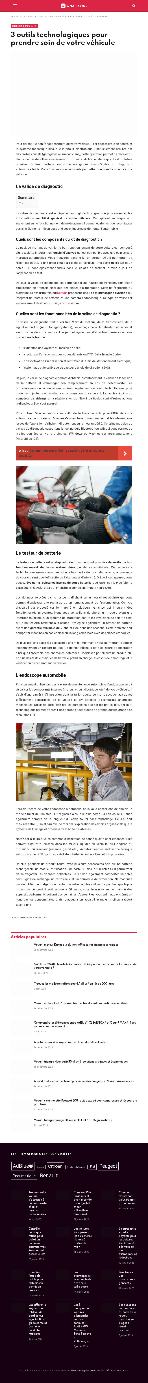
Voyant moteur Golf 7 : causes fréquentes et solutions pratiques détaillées (81, 1003)
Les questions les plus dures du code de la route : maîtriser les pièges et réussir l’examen (127, 1318)
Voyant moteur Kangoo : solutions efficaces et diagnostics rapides (76, 944)
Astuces (40, 1167)
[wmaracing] (74, 5)
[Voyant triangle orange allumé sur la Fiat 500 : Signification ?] (21, 1125)
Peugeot (108, 1166)
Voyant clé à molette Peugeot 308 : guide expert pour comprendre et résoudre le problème (85, 1102)
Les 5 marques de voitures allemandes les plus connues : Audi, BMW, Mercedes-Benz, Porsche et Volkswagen (82, 1323)
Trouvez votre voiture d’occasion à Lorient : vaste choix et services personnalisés (38, 1203)
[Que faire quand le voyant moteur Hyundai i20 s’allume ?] (21, 1047)
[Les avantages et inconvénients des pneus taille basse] (63, 1275)
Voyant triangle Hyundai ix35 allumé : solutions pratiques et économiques (81, 1061)
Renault (49, 1175)
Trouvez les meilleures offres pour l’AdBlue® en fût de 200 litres (74, 983)
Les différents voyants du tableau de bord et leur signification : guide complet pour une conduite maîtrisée (38, 1319)
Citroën (55, 1166)
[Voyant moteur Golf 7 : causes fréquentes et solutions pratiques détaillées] (21, 1008)
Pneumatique (24, 1176)
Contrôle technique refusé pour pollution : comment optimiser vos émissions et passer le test (37, 1241)
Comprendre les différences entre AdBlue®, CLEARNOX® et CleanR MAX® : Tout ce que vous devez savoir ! (85, 1024)
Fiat (92, 1166)
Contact (124, 1370)
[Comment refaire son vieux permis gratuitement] (108, 1195)
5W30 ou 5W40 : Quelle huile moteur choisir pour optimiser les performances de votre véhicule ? (85, 966)
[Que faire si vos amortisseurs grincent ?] (108, 1275)
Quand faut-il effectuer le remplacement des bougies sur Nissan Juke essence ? (84, 1081)
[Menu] (15, 6)
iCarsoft (61, 293)
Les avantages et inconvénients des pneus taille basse (82, 1279)
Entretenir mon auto (24, 26)
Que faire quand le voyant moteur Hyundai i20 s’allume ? (70, 1042)
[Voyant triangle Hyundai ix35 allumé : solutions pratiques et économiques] (21, 1066)
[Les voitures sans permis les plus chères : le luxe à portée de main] (63, 1232)
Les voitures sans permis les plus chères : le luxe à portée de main (83, 1237)
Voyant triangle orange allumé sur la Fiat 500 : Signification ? (73, 1120)
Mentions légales (80, 1370)
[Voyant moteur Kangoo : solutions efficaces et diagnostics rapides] (21, 949)
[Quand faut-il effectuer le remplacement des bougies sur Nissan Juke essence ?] (21, 1086)
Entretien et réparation (76, 1167)
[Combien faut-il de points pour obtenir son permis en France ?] (18, 1275)
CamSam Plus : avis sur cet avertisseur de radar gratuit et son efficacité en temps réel (83, 1203)
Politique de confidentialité (105, 1370)
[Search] (133, 6)
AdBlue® (23, 1166)
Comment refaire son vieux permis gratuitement (127, 1198)
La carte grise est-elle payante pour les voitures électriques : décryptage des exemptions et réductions (128, 1243)
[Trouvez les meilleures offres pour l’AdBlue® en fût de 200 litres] (21, 988)
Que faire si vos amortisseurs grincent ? (127, 1278)
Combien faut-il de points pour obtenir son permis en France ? (36, 1281)
